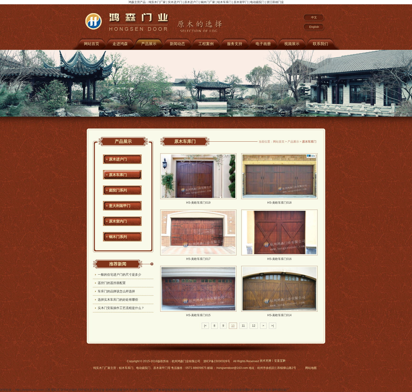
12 (253, 325)
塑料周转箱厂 (280, 390)
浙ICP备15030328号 (216, 361)
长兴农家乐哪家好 (242, 390)
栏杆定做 (99, 390)
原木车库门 (118, 175)
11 (243, 325)
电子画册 (263, 44)
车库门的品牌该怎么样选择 (116, 291)
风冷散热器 (190, 390)
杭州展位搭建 (114, 390)
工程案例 (206, 44)
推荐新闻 (117, 264)
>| (272, 325)
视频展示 (291, 44)
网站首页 (91, 44)
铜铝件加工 (205, 390)
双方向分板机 (68, 390)
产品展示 (148, 44)
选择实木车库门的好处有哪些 (118, 299)
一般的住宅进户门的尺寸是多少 (119, 274)
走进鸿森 (120, 44)
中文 (314, 17)
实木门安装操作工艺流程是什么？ (121, 308)
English (314, 27)
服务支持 (234, 44)
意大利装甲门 (119, 206)
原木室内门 (118, 221)
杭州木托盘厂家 (133, 390)
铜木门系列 (118, 237)
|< (205, 325)
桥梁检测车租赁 (172, 390)
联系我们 (320, 44)
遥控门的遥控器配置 (112, 283)
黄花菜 (55, 390)
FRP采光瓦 (85, 390)
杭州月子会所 (262, 390)
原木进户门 (118, 159)
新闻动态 (177, 44)
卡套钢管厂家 (152, 390)
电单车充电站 (221, 390)
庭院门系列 (118, 190)
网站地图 (311, 368)
